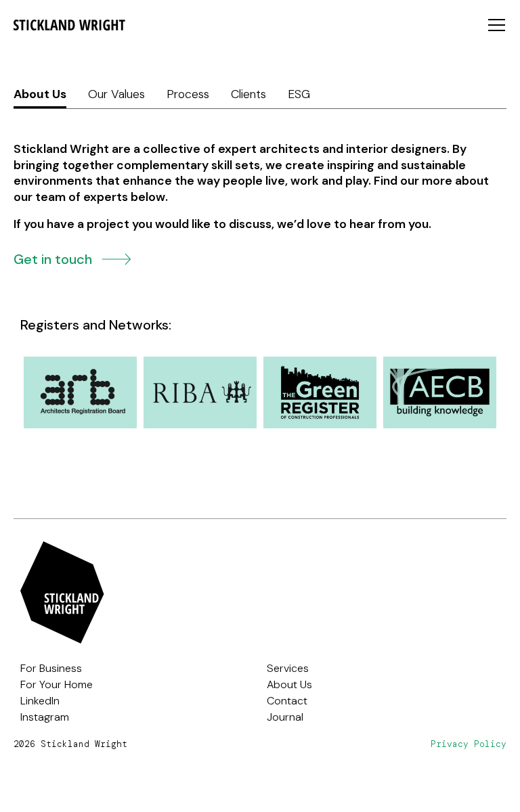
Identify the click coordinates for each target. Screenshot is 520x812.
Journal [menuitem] (285, 717)
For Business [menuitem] (51, 668)
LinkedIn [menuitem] (40, 701)
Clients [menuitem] (248, 94)
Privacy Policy (468, 744)
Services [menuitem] (288, 668)
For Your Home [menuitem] (56, 684)
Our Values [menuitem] (116, 94)
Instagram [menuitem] (44, 717)
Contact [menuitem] (287, 701)
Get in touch (54, 258)
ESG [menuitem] (299, 94)
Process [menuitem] (188, 94)
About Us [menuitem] (40, 94)
